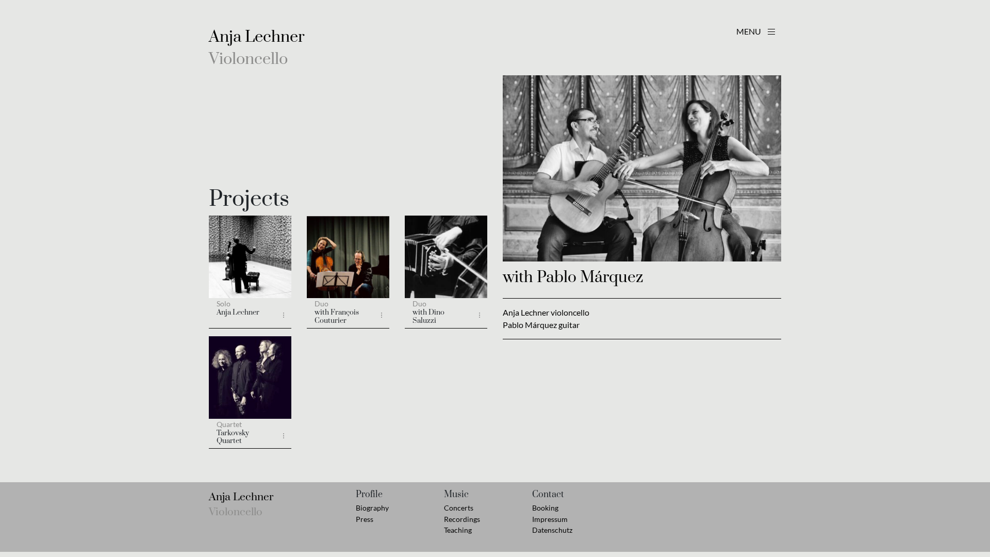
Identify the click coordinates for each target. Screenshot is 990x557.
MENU (749, 31)
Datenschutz (552, 530)
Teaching (458, 530)
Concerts (458, 507)
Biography (372, 507)
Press (364, 519)
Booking (545, 507)
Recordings (462, 519)
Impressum (550, 519)
